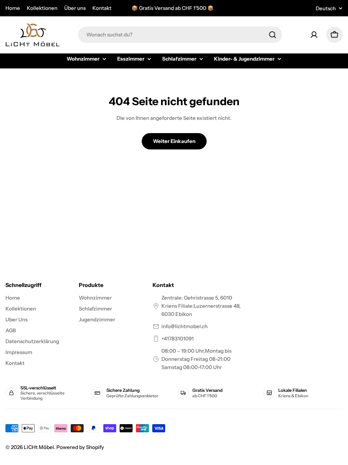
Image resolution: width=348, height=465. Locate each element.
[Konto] (314, 35)
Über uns (75, 8)
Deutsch (326, 8)
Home (12, 8)
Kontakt (101, 8)
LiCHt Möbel (39, 447)
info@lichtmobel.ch (184, 326)
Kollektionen (42, 8)
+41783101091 (177, 338)
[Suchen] (272, 35)
